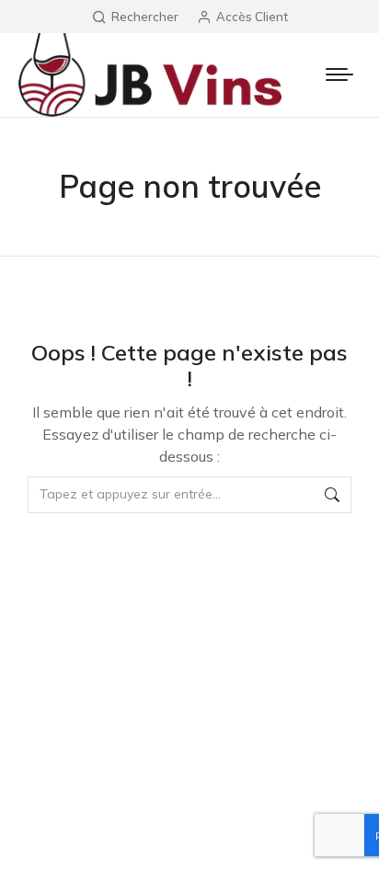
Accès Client (252, 16)
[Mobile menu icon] (339, 74)
